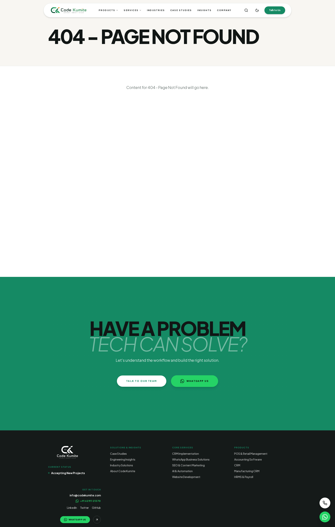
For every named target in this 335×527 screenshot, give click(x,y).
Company (224, 10)
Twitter (84, 507)
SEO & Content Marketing (188, 465)
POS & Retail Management (250, 453)
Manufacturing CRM (246, 471)
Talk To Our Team (141, 381)
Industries (156, 10)
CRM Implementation (185, 453)
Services (131, 10)
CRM (237, 465)
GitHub (96, 507)
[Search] (246, 10)
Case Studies (181, 10)
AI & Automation (182, 471)
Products (107, 10)
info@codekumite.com (85, 495)
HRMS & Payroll (243, 477)
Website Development (186, 477)
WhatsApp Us (197, 381)
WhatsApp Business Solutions (191, 459)
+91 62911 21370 (90, 500)
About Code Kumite (122, 471)
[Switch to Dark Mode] (257, 10)
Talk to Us (275, 10)
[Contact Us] (324, 503)
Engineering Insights (122, 459)
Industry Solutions (121, 465)
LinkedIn (72, 507)
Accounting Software (248, 459)
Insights (204, 10)
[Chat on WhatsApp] (324, 517)
